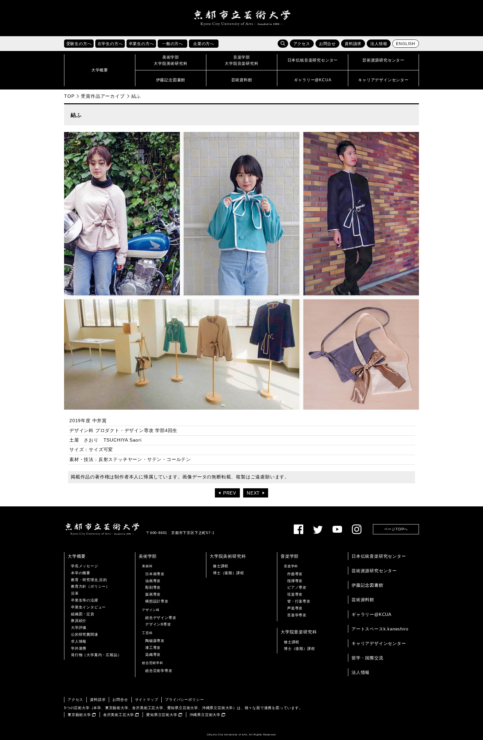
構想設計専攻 (157, 601)
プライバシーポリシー (184, 700)
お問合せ (327, 43)
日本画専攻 (155, 574)
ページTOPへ (396, 529)
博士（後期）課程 (228, 573)
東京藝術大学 (79, 715)
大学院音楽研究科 (299, 631)
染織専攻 (153, 654)
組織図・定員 (82, 614)
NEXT (253, 493)
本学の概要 (80, 573)
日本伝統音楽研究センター (379, 556)
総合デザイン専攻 (160, 618)
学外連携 (78, 648)
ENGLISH (405, 43)
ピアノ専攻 (297, 587)
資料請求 (353, 43)
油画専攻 (153, 581)
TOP (69, 96)
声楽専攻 (295, 608)
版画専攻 (153, 594)
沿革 (75, 593)
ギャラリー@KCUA (372, 614)
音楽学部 (290, 556)
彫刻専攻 (153, 587)
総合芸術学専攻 (158, 671)
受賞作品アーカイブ (103, 96)
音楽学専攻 (297, 615)
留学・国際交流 (367, 657)
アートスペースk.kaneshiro (380, 628)
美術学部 (148, 556)
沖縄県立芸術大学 (205, 715)
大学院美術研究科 (228, 556)
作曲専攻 (295, 574)
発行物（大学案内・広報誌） (96, 655)
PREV (229, 493)
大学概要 (77, 556)
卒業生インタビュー (88, 607)
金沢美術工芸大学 (118, 715)
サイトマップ (146, 700)
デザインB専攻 (158, 624)
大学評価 (78, 627)
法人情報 (378, 43)
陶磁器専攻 (155, 641)
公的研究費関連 (84, 634)
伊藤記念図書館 (367, 585)
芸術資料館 (363, 599)
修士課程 (220, 566)
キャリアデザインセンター (379, 643)
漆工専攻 (153, 648)
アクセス (301, 43)
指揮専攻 (295, 581)
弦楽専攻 (295, 594)
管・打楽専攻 (298, 601)
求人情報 (78, 641)
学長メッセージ (84, 566)
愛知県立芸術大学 (161, 715)
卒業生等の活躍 (84, 600)
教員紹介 (78, 621)
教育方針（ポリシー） (90, 586)
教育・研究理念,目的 (89, 580)
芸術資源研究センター (374, 570)
